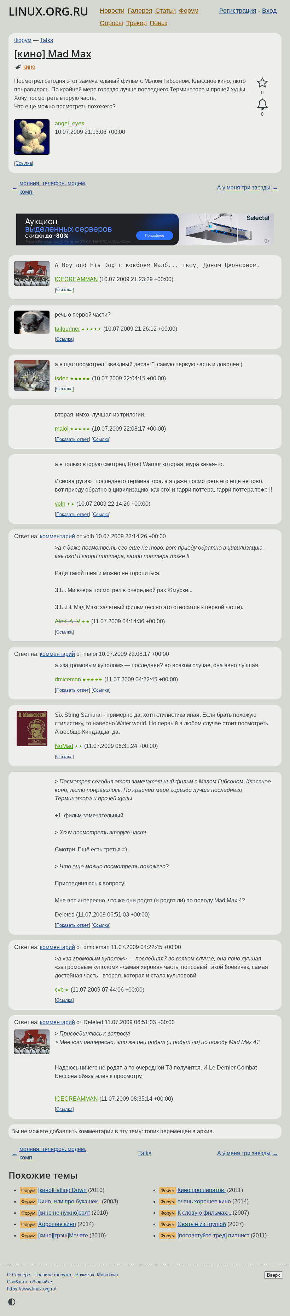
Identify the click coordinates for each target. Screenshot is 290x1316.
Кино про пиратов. (202, 1190)
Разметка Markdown (96, 1274)
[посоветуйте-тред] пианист (213, 1235)
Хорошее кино (57, 1224)
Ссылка (24, 163)
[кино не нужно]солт (64, 1213)
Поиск (158, 23)
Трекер (136, 23)
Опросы (111, 23)
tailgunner (67, 329)
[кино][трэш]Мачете (63, 1235)
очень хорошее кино (204, 1201)
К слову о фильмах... (204, 1213)
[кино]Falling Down (62, 1190)
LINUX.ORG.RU (48, 11)
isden (62, 378)
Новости (112, 10)
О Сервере (18, 1274)
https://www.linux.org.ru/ (31, 1289)
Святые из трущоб (202, 1224)
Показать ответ (72, 439)
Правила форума (52, 1274)
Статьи (165, 10)
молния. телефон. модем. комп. (52, 187)
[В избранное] (262, 82)
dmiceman (68, 679)
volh (60, 504)
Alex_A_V (67, 621)
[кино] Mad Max (52, 53)
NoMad (64, 746)
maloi (62, 429)
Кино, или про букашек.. (69, 1201)
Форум (188, 10)
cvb (59, 990)
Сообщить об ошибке (29, 1281)
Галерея (140, 10)
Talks (46, 40)
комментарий (57, 536)
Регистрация (237, 10)
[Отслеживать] (262, 104)
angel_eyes (69, 123)
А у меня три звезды (244, 188)
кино (29, 67)
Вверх (273, 1275)
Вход (269, 10)
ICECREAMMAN (76, 279)
